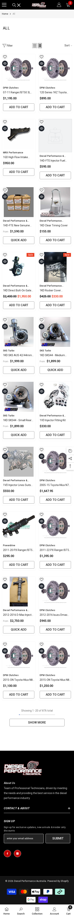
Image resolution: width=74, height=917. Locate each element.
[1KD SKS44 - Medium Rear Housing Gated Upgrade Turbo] (55, 332)
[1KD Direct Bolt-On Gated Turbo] (18, 267)
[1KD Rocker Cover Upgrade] (55, 267)
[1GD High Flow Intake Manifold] (18, 134)
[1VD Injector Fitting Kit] (55, 397)
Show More (37, 722)
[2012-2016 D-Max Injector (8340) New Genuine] (18, 592)
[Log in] (59, 5)
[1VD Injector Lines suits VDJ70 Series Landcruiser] (18, 462)
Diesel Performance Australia (30, 881)
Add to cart (18, 107)
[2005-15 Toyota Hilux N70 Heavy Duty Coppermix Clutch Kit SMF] (55, 462)
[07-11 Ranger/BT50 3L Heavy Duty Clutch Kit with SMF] (18, 69)
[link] (21, 910)
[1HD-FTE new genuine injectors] (18, 202)
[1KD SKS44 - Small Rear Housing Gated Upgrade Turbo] (18, 397)
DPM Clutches (11, 87)
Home (5, 14)
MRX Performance (13, 152)
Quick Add (19, 240)
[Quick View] (5, 63)
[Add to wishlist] (5, 57)
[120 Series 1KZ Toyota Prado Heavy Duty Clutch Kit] (55, 69)
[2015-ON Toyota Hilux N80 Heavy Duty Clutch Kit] (18, 656)
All (14, 14)
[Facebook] (7, 853)
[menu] (4, 4)
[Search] (16, 5)
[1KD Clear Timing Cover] (55, 202)
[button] (34, 45)
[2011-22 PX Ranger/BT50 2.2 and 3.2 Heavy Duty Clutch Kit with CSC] (55, 527)
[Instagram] (17, 853)
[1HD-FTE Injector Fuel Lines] (55, 135)
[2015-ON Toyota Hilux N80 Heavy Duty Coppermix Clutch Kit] (55, 656)
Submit (58, 838)
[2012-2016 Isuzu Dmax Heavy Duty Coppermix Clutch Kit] (55, 592)
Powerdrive (9, 545)
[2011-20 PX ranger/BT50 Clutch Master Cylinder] (18, 527)
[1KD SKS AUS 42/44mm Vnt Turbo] (18, 332)
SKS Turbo (8, 350)
